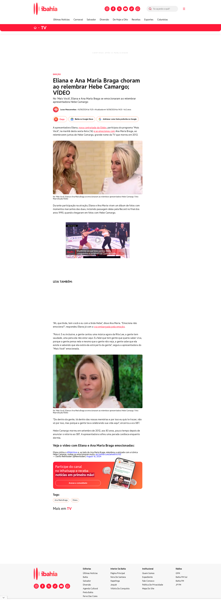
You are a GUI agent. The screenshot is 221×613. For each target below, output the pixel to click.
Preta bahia (88, 592)
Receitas (136, 19)
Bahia (85, 577)
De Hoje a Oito (120, 19)
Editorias (87, 568)
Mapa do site (148, 588)
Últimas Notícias (61, 19)
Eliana (75, 500)
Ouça (61, 119)
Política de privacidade (152, 584)
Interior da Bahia (118, 568)
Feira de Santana (118, 577)
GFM (178, 573)
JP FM (178, 584)
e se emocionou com (104, 131)
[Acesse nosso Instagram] (107, 8)
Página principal (117, 573)
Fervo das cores (90, 596)
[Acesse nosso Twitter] (119, 8)
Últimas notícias (90, 573)
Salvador (91, 19)
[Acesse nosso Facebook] (113, 8)
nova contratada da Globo (92, 127)
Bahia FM (180, 581)
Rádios (179, 568)
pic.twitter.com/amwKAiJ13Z (108, 454)
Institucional (147, 568)
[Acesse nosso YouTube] (125, 8)
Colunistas (162, 19)
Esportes (148, 19)
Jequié (113, 584)
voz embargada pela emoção (109, 326)
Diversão (104, 19)
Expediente (147, 577)
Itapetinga (115, 581)
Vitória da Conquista (119, 588)
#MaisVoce (72, 452)
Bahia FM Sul (181, 577)
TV (44, 28)
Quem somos (148, 573)
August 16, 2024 (93, 456)
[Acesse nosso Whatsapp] (137, 8)
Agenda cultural (90, 588)
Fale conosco (148, 581)
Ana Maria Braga (61, 500)
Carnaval (78, 19)
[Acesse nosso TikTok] (131, 8)
